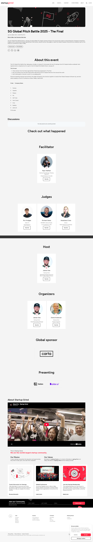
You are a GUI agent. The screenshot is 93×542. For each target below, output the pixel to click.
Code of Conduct (25, 533)
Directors (17, 522)
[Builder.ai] (54, 384)
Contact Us (69, 518)
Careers (68, 517)
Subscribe (78, 503)
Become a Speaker (36, 520)
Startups (16, 520)
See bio (46, 179)
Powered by (77, 539)
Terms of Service (17, 533)
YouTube (51, 520)
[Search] (87, 3)
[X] (69, 534)
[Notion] (38, 384)
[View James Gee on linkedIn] (46, 267)
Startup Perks (75, 3)
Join (53, 3)
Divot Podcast (52, 521)
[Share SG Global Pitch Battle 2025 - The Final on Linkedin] (15, 50)
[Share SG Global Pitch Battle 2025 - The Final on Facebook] (9, 50)
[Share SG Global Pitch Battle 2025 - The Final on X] (12, 50)
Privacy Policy (11, 533)
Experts (16, 518)
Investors (17, 517)
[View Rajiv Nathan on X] (46, 167)
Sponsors (17, 521)
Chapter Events (35, 518)
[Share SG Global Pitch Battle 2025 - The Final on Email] (18, 50)
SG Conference (35, 517)
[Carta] (46, 354)
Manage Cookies (81, 538)
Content (66, 3)
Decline (75, 534)
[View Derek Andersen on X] (56, 314)
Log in (90, 3)
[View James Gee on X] (36, 314)
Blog (51, 518)
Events (59, 3)
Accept (86, 534)
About (82, 3)
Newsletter (52, 517)
